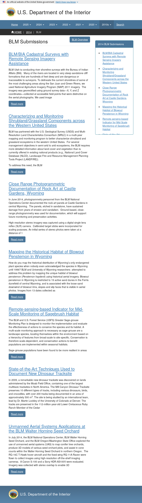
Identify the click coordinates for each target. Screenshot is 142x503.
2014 (29, 32)
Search (120, 24)
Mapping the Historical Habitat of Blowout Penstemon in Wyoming (115, 110)
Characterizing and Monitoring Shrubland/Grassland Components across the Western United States (116, 75)
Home (14, 24)
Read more (18, 103)
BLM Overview (80, 39)
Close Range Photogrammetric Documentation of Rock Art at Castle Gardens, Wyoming (115, 94)
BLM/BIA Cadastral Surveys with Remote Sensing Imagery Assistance (114, 58)
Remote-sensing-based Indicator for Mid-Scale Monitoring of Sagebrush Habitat (116, 124)
